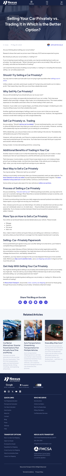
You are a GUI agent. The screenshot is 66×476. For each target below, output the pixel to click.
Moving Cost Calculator (10, 404)
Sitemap (6, 425)
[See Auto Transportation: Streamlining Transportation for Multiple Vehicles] (33, 330)
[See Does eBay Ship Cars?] (54, 330)
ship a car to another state (23, 259)
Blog (5, 419)
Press (5, 422)
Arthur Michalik (57, 45)
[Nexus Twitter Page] (12, 391)
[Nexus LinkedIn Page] (20, 391)
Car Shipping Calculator (10, 401)
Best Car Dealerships (40, 407)
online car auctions (45, 183)
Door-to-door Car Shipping (12, 437)
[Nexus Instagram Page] (9, 391)
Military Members (39, 410)
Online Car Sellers (39, 404)
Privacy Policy (39, 472)
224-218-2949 (38, 440)
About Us (6, 413)
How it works (7, 410)
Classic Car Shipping (10, 456)
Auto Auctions (38, 401)
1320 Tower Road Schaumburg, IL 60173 (45, 437)
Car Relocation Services (40, 413)
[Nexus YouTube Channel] (16, 391)
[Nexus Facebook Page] (5, 391)
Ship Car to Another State (11, 453)
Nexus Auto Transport (12, 283)
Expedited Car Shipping (10, 447)
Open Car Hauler (8, 441)
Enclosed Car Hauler (10, 444)
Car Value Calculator (9, 407)
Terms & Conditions (28, 472)
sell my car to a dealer (26, 124)
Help (5, 428)
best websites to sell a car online (13, 177)
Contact (6, 416)
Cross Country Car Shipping (12, 450)
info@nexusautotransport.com (42, 443)
